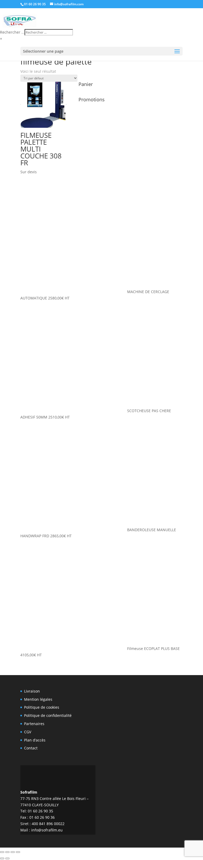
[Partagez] (13, 852)
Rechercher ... (12, 32)
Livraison (32, 691)
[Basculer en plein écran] (7, 852)
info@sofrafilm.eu (47, 829)
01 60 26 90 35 (35, 4)
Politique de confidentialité (48, 715)
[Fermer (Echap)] (18, 852)
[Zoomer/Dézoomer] (2, 852)
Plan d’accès (34, 740)
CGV (27, 731)
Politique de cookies (41, 707)
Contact (31, 747)
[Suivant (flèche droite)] (7, 858)
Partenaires (34, 723)
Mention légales (38, 699)
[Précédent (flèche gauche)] (2, 858)
